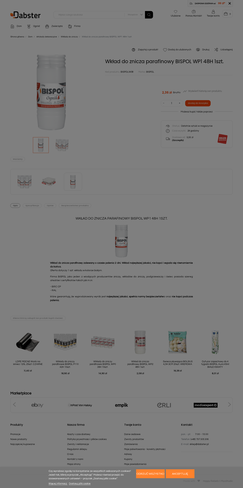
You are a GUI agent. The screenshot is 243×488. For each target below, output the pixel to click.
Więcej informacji (58, 483)
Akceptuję (180, 473)
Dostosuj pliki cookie (80, 483)
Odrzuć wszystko (150, 473)
